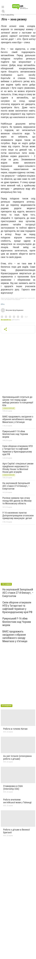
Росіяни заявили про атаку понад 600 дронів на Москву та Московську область (17, 501)
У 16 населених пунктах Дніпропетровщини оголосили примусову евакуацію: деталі (18, 515)
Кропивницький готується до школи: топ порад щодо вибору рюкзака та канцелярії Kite (17, 401)
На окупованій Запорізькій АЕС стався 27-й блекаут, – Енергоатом (16, 486)
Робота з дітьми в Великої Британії (16, 831)
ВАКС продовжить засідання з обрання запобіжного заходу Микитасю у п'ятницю (17, 419)
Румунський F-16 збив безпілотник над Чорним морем (15, 434)
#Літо (2, 304)
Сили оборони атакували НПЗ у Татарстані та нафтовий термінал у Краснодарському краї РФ (17, 450)
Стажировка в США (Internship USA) (13, 787)
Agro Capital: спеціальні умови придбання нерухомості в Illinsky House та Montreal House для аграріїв (17, 467)
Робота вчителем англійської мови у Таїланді (17, 801)
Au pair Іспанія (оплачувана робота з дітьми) (17, 757)
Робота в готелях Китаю (15, 728)
